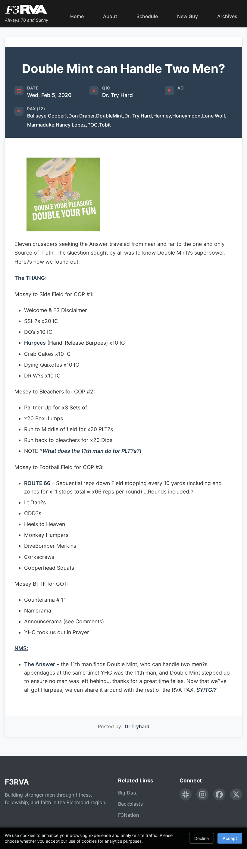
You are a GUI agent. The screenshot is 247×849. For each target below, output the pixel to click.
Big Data (128, 793)
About (110, 16)
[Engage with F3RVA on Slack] (186, 794)
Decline (201, 838)
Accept (230, 838)
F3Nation (128, 815)
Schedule (147, 16)
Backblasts (130, 804)
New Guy (187, 16)
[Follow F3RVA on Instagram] (202, 794)
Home (77, 16)
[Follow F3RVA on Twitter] (236, 794)
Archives (227, 16)
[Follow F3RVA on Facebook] (219, 794)
